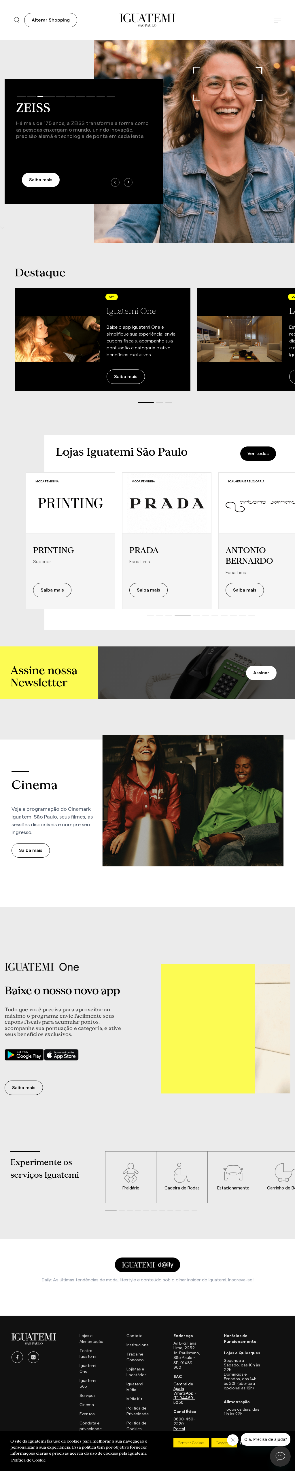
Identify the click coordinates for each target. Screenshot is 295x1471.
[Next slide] (128, 182)
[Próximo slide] (283, 339)
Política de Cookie (28, 1460)
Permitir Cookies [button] (191, 1443)
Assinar (261, 673)
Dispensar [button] (224, 1443)
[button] (146, 402)
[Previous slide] (115, 182)
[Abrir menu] (277, 20)
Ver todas (258, 453)
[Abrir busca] (17, 20)
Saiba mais (40, 180)
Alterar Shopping (51, 20)
